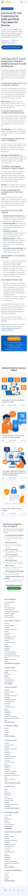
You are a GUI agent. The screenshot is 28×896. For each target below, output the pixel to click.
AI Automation (8, 815)
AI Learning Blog (8, 615)
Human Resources (9, 638)
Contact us (7, 604)
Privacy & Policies (8, 617)
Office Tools (7, 678)
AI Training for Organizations (11, 611)
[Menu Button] (25, 2)
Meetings (6, 802)
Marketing (7, 648)
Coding (6, 672)
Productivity (7, 806)
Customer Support (14, 40)
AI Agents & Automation (10, 670)
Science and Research (10, 659)
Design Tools (7, 795)
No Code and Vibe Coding (11, 804)
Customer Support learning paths (10, 328)
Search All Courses (9, 609)
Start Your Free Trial (14, 588)
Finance (6, 631)
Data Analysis (7, 674)
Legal (5, 644)
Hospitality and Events (10, 637)
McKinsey (4, 321)
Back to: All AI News (8, 8)
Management (7, 646)
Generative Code (8, 798)
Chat (5, 791)
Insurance (7, 640)
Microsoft (6, 732)
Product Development (10, 654)
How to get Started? (9, 602)
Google (6, 734)
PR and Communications (10, 652)
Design (6, 676)
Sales (5, 657)
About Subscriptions (9, 607)
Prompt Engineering (9, 680)
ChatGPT (6, 728)
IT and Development (9, 642)
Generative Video (8, 682)
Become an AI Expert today (12, 47)
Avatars (6, 789)
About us (6, 606)
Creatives (6, 623)
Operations (7, 650)
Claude (6, 730)
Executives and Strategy (10, 629)
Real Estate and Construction (11, 655)
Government (7, 633)
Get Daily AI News (14, 338)
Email (5, 796)
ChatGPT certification (7, 330)
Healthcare (7, 635)
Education (6, 627)
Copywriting (7, 793)
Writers (6, 661)
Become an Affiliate (9, 613)
